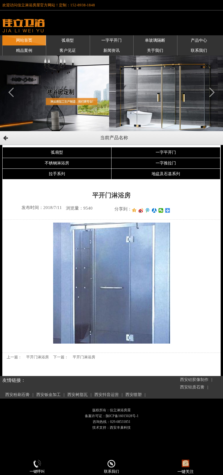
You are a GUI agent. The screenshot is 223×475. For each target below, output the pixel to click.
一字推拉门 (166, 163)
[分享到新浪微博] (141, 210)
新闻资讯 (111, 50)
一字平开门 (111, 40)
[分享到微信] (161, 210)
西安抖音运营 (106, 395)
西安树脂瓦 (77, 395)
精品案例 (24, 50)
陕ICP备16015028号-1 (122, 416)
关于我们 (155, 50)
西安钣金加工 (48, 395)
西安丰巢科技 (120, 428)
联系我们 (199, 50)
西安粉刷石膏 (17, 395)
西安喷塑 (133, 395)
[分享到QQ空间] (134, 210)
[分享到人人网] (154, 210)
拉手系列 (57, 174)
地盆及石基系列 (166, 174)
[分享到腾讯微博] (147, 210)
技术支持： (101, 428)
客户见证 (68, 50)
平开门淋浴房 (37, 357)
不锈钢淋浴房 (57, 163)
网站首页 (24, 40)
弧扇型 (68, 40)
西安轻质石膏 (192, 387)
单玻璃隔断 (155, 40)
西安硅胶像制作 (194, 379)
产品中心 (199, 40)
